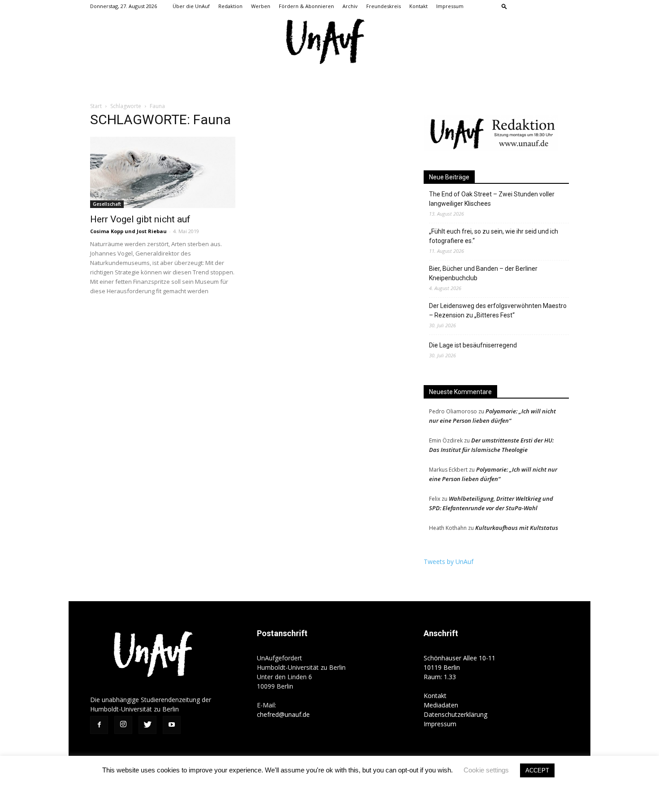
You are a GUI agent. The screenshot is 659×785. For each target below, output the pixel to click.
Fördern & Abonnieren (306, 6)
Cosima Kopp (106, 231)
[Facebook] (518, 6)
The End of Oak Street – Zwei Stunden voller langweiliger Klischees (492, 199)
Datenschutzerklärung (455, 714)
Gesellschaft (107, 204)
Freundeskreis (383, 6)
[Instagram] (532, 6)
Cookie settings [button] (486, 770)
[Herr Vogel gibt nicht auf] (162, 172)
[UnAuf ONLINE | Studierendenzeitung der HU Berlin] (329, 42)
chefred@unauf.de (283, 714)
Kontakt (418, 6)
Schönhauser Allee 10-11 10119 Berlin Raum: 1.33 (459, 667)
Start (96, 106)
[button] (504, 6)
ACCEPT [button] (537, 770)
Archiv (350, 6)
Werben (260, 6)
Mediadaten (441, 705)
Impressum (450, 6)
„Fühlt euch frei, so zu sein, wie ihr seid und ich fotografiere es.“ (493, 236)
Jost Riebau (152, 231)
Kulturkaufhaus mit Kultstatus (516, 528)
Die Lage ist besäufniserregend (473, 345)
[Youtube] (562, 6)
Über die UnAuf (191, 6)
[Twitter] (547, 6)
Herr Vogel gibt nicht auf (140, 219)
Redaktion (230, 6)
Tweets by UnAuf (448, 561)
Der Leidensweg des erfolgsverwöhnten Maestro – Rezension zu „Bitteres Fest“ (498, 310)
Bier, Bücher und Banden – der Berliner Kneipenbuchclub (483, 273)
